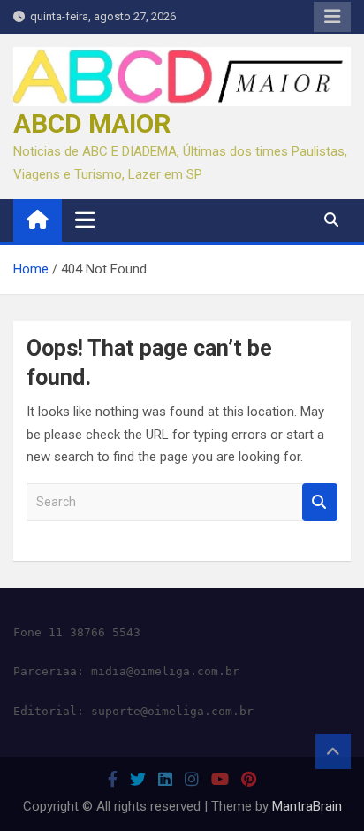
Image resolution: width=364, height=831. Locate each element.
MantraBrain (307, 806)
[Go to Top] (333, 751)
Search (319, 502)
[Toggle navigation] (85, 219)
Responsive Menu (332, 17)
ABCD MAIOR (92, 123)
